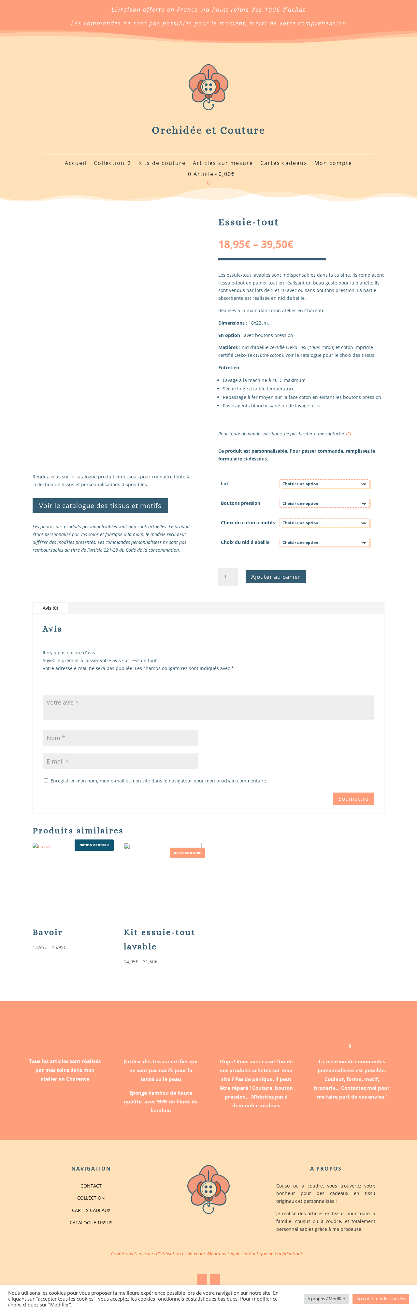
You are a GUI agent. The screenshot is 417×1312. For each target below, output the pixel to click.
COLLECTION (91, 1198)
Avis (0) (50, 608)
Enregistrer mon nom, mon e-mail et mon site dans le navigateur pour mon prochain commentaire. (158, 781)
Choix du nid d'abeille (245, 542)
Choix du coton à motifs (248, 522)
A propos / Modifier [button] (326, 1299)
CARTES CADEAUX (91, 1210)
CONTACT (91, 1186)
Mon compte (333, 163)
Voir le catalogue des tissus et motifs (100, 505)
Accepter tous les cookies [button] (380, 1299)
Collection (109, 163)
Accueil (76, 163)
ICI (348, 433)
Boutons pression (240, 503)
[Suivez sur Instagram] (215, 1279)
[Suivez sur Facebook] (202, 1279)
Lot (224, 483)
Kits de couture (162, 163)
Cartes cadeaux (283, 163)
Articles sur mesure (223, 163)
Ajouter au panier (276, 576)
